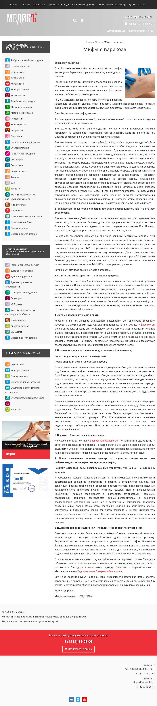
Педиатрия (16, 298)
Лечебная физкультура (22, 101)
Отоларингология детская (23, 292)
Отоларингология (19, 148)
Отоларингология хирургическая (27, 398)
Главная (13, 4)
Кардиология (17, 84)
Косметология (17, 95)
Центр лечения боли (21, 222)
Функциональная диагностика (26, 216)
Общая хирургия (19, 376)
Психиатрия (16, 159)
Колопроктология (19, 89)
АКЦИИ (10, 454)
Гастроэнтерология (20, 66)
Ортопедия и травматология (25, 142)
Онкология (16, 136)
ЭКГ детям (16, 332)
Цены (132, 4)
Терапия (14, 177)
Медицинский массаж (21, 113)
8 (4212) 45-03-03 (138, 17)
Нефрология (16, 130)
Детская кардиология (21, 276)
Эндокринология (19, 228)
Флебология (16, 210)
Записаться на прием (139, 23)
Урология (15, 188)
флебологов (148, 324)
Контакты (143, 4)
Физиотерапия (18, 205)
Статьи (99, 42)
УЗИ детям (16, 304)
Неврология (16, 119)
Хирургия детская (19, 326)
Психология (16, 165)
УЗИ (12, 183)
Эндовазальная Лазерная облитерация (99, 571)
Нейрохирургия (18, 124)
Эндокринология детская (23, 234)
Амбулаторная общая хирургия (26, 60)
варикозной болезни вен (104, 440)
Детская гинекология (21, 271)
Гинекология (17, 72)
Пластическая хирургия (22, 153)
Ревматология (18, 171)
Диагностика (17, 78)
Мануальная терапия (21, 107)
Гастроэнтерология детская (24, 265)
